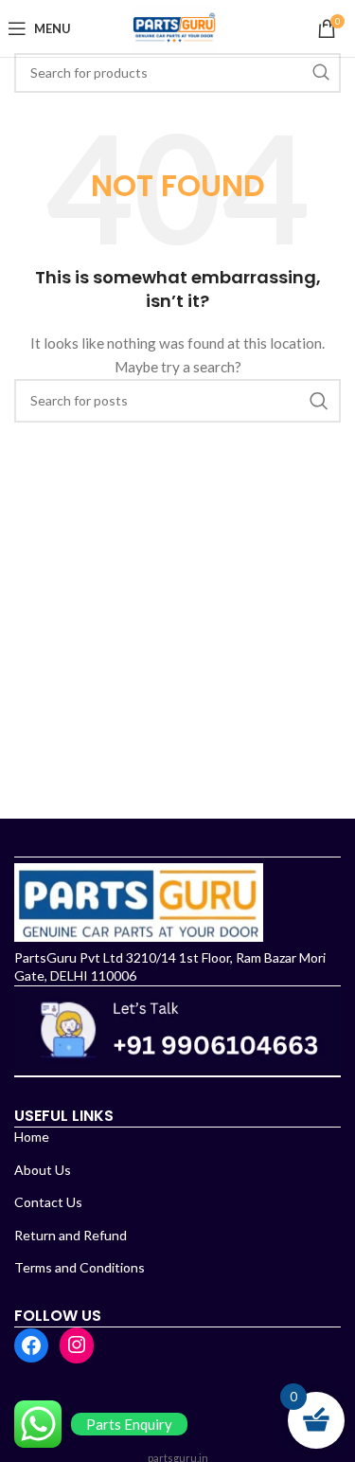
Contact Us (48, 1202)
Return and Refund (70, 1235)
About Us (42, 1170)
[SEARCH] (321, 73)
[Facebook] (31, 1345)
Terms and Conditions (79, 1267)
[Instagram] (77, 1344)
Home (31, 1136)
